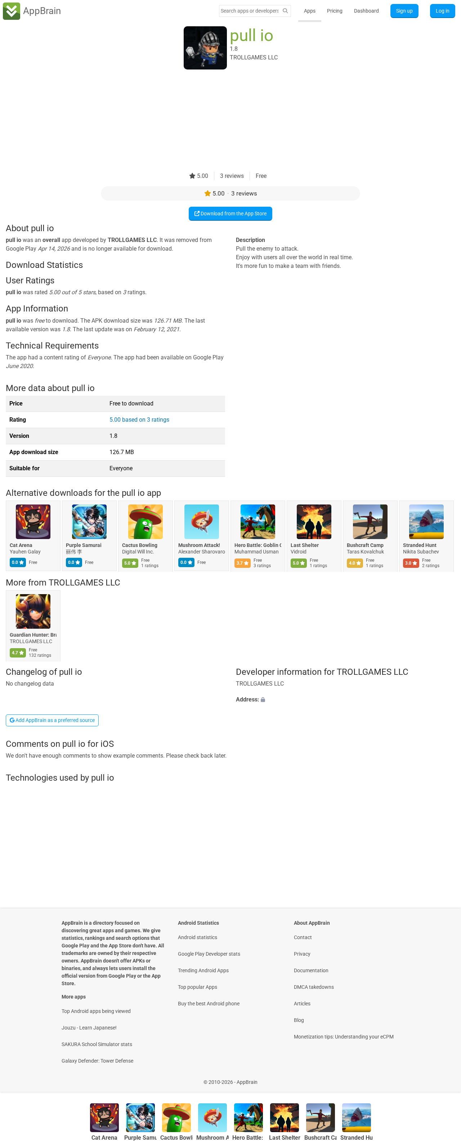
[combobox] (249, 10)
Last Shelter (305, 545)
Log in (442, 11)
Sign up (404, 11)
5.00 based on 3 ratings (139, 419)
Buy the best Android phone (209, 1003)
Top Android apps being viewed (96, 1011)
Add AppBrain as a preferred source (54, 720)
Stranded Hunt (420, 545)
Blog (299, 1020)
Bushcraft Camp (365, 545)
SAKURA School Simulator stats (97, 1044)
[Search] (285, 11)
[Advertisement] (222, 121)
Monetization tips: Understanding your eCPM (344, 1037)
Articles (302, 1003)
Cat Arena (21, 545)
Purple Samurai (84, 545)
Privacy (302, 954)
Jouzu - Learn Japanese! (89, 1028)
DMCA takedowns (314, 987)
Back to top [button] (443, 1078)
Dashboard (366, 11)
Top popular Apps (197, 987)
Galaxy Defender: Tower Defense (97, 1061)
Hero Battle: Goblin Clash (257, 545)
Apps (309, 11)
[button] (345, 700)
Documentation (311, 970)
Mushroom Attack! (199, 545)
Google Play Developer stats (209, 954)
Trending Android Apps (203, 970)
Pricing (335, 11)
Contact (303, 937)
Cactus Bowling (139, 545)
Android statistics (197, 937)
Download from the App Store (233, 213)
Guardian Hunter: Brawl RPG (33, 635)
